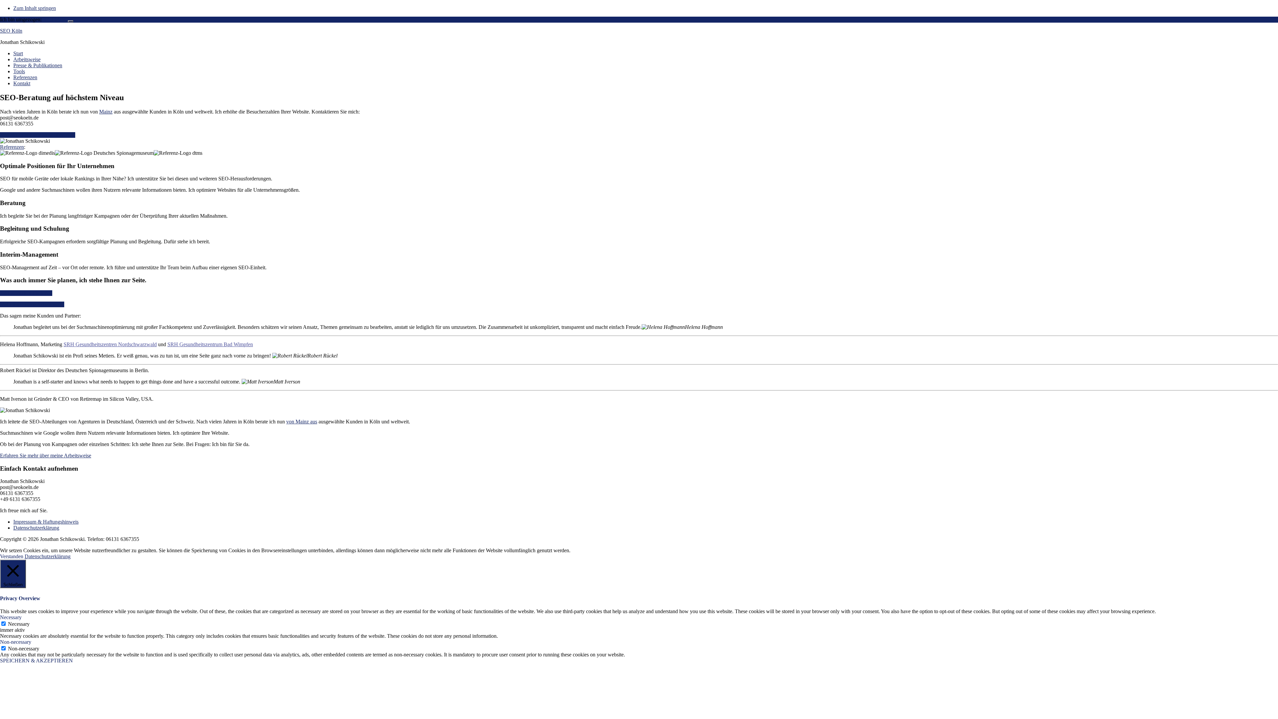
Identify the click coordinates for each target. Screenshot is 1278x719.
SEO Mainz (55, 19)
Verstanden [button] (11, 556)
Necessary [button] (11, 617)
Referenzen (12, 147)
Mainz (105, 112)
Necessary (19, 624)
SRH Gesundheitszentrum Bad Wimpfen (210, 344)
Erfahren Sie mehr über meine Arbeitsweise (45, 455)
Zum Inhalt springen (34, 8)
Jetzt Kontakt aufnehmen (26, 293)
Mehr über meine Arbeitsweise (32, 304)
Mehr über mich (58, 135)
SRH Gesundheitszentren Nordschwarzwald (110, 344)
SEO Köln (11, 31)
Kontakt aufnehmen (21, 135)
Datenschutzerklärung (48, 556)
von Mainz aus (301, 421)
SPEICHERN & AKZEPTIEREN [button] (36, 660)
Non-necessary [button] (15, 642)
